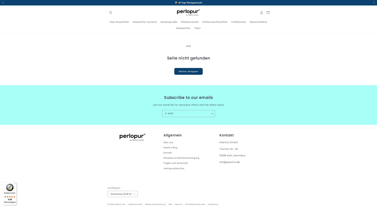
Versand (178, 204)
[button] (111, 12)
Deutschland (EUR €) (121, 194)
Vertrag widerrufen (173, 168)
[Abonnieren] (211, 113)
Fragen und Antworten (175, 163)
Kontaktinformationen (195, 204)
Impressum (213, 204)
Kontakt (167, 152)
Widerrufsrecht (135, 204)
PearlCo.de (120, 204)
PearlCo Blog (170, 147)
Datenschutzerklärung (155, 204)
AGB (170, 204)
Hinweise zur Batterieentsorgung (181, 157)
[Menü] (15, 184)
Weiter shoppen (188, 71)
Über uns (168, 142)
